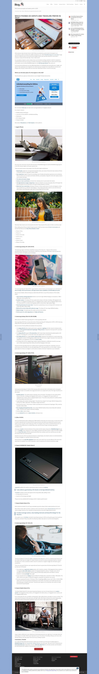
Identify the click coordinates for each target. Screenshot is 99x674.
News (16, 662)
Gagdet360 (17, 487)
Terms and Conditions (19, 666)
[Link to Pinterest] (83, 1)
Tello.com (24, 107)
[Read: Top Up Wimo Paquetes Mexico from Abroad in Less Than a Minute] (69, 17)
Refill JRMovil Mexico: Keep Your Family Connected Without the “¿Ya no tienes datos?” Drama (77, 23)
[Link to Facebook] (76, 1)
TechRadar (26, 517)
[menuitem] (48, 4)
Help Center (54, 659)
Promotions (35, 660)
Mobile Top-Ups (36, 659)
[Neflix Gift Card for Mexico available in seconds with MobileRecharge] (1, 337)
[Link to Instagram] (78, 1)
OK (77, 668)
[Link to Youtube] (81, 1)
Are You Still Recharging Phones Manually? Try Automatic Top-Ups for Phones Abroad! (77, 29)
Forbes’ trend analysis (53, 227)
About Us (17, 660)
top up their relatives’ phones (33, 643)
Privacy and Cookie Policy (51, 670)
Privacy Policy (18, 665)
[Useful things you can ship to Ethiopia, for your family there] (98, 337)
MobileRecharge (18, 659)
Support (53, 660)
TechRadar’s (17, 492)
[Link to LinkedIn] (85, 1)
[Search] (84, 4)
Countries (35, 662)
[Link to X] (79, 1)
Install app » (73, 656)
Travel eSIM (35, 663)
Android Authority (51, 508)
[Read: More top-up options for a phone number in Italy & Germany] (69, 35)
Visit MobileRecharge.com (17, 0)
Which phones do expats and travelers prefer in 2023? (26, 8)
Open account (18, 663)
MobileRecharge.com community (52, 54)
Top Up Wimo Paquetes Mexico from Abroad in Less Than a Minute (77, 17)
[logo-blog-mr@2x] (19, 4)
